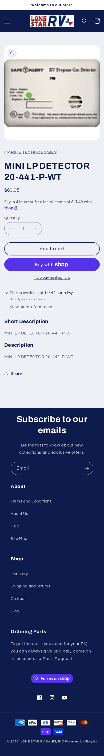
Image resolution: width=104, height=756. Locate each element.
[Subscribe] (87, 468)
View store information (31, 307)
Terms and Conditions (31, 501)
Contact (18, 599)
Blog (15, 611)
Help (15, 526)
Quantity (12, 218)
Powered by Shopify (81, 741)
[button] (7, 21)
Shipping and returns (30, 586)
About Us (19, 514)
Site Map (19, 539)
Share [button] (16, 374)
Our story (19, 574)
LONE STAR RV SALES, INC (42, 741)
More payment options (52, 278)
